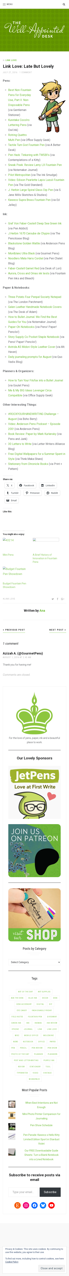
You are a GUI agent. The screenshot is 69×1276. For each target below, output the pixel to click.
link (40, 1029)
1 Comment (25, 72)
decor (45, 998)
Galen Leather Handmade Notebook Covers (35, 307)
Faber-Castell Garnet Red (23, 268)
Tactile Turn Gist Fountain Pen (26, 145)
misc (17, 1035)
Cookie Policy (11, 1262)
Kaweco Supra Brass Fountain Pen (29, 200)
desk (55, 998)
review (21, 1067)
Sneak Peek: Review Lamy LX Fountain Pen (35, 165)
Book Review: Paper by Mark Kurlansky (32, 434)
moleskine (48, 1035)
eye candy (22, 1010)
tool (48, 1067)
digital (40, 1004)
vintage (47, 1073)
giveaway (52, 1017)
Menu (10, 4)
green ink (16, 1023)
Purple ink (49, 1060)
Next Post (57, 630)
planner (38, 1054)
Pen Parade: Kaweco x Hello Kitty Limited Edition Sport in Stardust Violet (41, 1139)
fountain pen (35, 1017)
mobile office (31, 1035)
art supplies (44, 992)
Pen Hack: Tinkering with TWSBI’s (29, 155)
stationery (35, 1067)
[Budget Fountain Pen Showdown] (16, 574)
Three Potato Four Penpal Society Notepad (34, 297)
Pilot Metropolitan (19, 175)
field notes (17, 1017)
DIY (50, 1004)
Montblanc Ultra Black (21, 253)
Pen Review (37, 1048)
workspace (34, 1079)
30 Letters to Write (19, 444)
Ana (42, 610)
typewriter (22, 1073)
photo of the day (20, 1054)
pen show (52, 1048)
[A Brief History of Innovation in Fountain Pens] (46, 545)
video (35, 1073)
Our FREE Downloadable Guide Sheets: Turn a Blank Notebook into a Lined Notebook (41, 1155)
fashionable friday (42, 1010)
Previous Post (14, 630)
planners (52, 1054)
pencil (23, 1048)
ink (28, 1023)
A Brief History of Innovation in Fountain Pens (45, 558)
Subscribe (50, 1192)
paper (53, 1042)
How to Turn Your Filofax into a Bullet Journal (35, 380)
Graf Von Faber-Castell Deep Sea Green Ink (35, 223)
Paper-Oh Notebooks (21, 327)
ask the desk (17, 998)
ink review (52, 1023)
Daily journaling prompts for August (29, 357)
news (15, 1042)
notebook (28, 1042)
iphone (15, 1029)
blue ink (32, 998)
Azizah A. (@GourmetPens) (23, 653)
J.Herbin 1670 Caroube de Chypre (29, 233)
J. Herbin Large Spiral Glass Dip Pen (30, 190)
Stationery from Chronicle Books (28, 464)
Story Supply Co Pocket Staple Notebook (33, 337)
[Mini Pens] (16, 545)
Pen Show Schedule (41, 1125)
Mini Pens (8, 554)
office (41, 1042)
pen (13, 1048)
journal (28, 1029)
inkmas (38, 1023)
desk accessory (24, 1004)
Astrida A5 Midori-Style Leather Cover (31, 347)
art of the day (25, 992)
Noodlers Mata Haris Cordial (25, 258)
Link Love (11, 60)
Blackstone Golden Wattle (24, 243)
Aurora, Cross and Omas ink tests (28, 273)
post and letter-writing (26, 1060)
